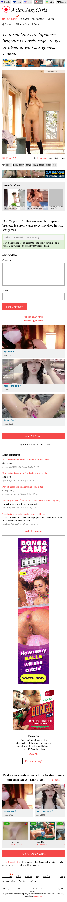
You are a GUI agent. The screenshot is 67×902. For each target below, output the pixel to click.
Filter (26, 19)
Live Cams (11, 19)
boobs (8, 164)
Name (5, 290)
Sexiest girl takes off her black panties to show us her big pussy (31, 500)
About (37, 24)
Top (52, 19)
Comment (7, 260)
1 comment (42, 158)
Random (24, 24)
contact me (38, 896)
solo (54, 164)
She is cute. (7, 463)
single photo (38, 164)
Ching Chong (8, 490)
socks (48, 164)
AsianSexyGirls (29, 10)
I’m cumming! (33, 761)
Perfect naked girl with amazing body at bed (22, 486)
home (28, 164)
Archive (40, 19)
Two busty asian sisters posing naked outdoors (23, 513)
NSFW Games (43, 444)
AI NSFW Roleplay (26, 444)
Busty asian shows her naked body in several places (25, 459)
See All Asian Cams (34, 854)
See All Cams (33, 436)
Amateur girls (8, 881)
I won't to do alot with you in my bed (19, 503)
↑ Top (62, 876)
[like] (3, 158)
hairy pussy (18, 164)
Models (9, 24)
